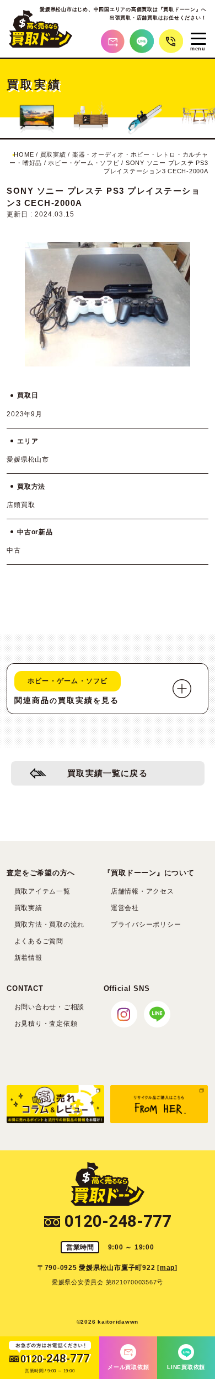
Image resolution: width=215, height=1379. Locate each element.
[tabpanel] (107, 304)
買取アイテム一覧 (42, 891)
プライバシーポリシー (146, 924)
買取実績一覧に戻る (107, 773)
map (167, 1267)
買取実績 (28, 908)
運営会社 (125, 908)
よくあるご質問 (38, 941)
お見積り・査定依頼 (46, 1023)
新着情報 (28, 958)
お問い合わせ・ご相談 (49, 1007)
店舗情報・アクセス (142, 891)
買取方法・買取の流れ (49, 924)
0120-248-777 (117, 1221)
